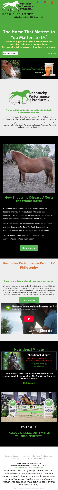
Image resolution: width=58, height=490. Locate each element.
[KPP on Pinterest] (45, 2)
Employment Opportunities (34, 458)
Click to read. (29, 383)
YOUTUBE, (21, 436)
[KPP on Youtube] (52, 2)
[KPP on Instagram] (48, 2)
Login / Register (22, 17)
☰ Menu (52, 53)
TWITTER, (44, 432)
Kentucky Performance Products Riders (38, 456)
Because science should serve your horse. (29, 281)
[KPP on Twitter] (41, 2)
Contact (16, 458)
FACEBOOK (14, 432)
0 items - (38, 17)
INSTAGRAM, (30, 432)
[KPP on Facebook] (37, 2)
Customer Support (12, 456)
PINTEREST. (35, 436)
